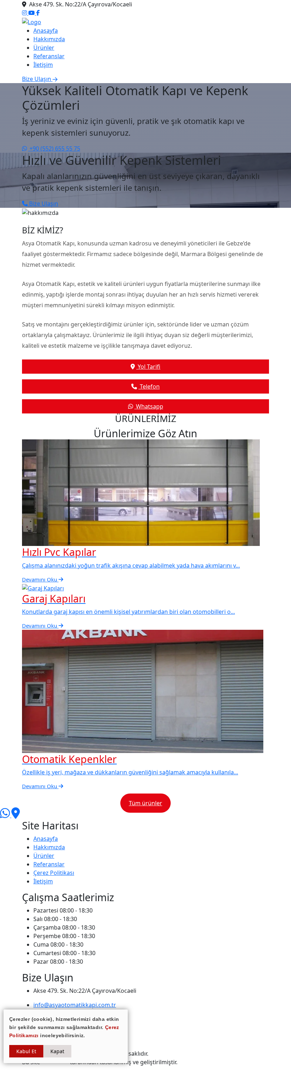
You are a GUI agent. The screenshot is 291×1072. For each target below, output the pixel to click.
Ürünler (43, 48)
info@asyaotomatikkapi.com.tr (74, 1005)
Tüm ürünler (145, 803)
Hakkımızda (49, 39)
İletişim (43, 65)
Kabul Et (26, 1051)
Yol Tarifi (148, 366)
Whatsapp (148, 406)
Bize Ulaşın (43, 203)
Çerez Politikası (53, 873)
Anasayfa (45, 30)
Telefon (149, 386)
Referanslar (49, 56)
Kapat (57, 1051)
